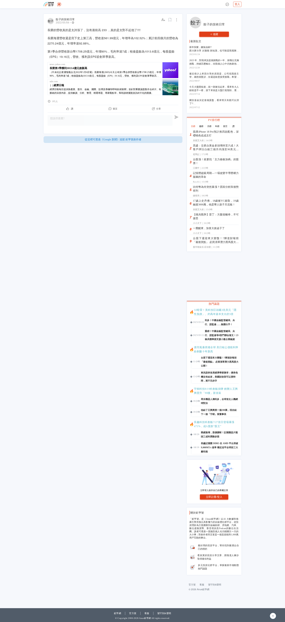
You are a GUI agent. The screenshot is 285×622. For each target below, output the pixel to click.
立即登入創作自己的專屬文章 (214, 490)
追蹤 (215, 34)
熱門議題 (214, 303)
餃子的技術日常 (65, 19)
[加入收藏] (170, 20)
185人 (55, 101)
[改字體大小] (163, 20)
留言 (225, 126)
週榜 (201, 126)
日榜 (193, 126)
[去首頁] (59, 4)
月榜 (209, 126)
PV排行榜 (214, 120)
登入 (237, 4)
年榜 (217, 126)
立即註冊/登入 (214, 496)
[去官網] (49, 4)
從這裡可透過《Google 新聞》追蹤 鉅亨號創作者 (113, 139)
